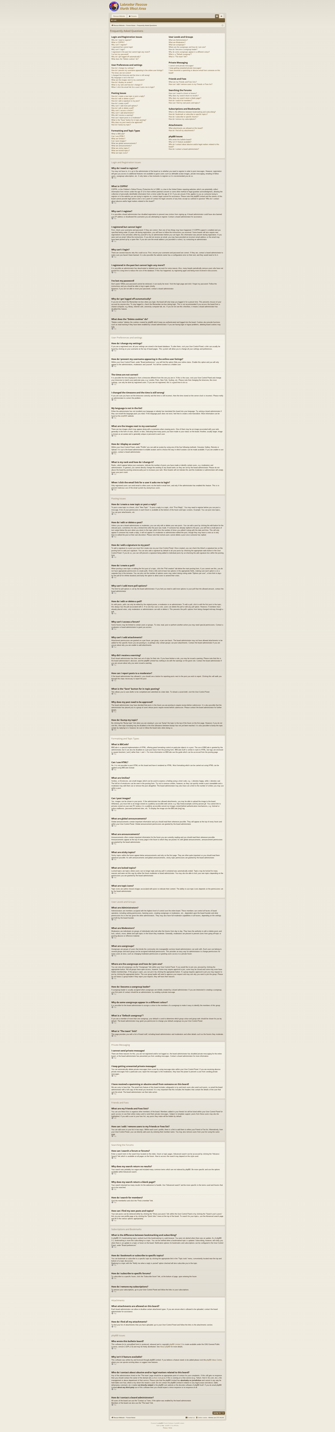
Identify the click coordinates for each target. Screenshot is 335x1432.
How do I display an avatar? (121, 82)
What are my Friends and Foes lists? (183, 82)
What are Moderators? (177, 42)
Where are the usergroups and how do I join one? (187, 47)
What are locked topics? (120, 151)
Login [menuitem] (221, 16)
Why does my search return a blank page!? (185, 98)
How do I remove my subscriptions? (182, 119)
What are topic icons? (119, 153)
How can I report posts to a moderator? (126, 118)
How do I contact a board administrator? (184, 149)
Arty (163, 1425)
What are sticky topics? (120, 148)
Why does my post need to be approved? (127, 122)
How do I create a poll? (120, 103)
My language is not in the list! (122, 78)
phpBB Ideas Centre (214, 1360)
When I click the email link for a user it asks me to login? (133, 87)
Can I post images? (118, 141)
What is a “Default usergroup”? (180, 54)
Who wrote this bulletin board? (180, 140)
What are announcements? (121, 146)
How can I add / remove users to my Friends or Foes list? (190, 84)
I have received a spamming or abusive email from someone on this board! (194, 71)
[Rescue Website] (128, 6)
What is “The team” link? (178, 57)
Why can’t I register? (119, 45)
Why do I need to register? (121, 40)
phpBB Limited (174, 1344)
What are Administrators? (178, 40)
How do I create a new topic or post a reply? (128, 96)
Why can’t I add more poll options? (124, 106)
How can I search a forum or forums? (183, 93)
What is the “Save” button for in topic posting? (128, 120)
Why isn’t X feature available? (180, 142)
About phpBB (165, 1347)
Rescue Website (119, 16)
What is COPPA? (117, 42)
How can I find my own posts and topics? (184, 103)
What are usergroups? (177, 45)
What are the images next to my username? (128, 80)
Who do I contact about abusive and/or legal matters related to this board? (194, 145)
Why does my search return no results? (184, 96)
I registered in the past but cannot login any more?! (130, 52)
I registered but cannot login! (122, 47)
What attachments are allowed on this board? (186, 128)
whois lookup (158, 1378)
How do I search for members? (180, 100)
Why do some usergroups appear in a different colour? (189, 52)
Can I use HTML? (118, 136)
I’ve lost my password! (120, 54)
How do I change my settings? (122, 68)
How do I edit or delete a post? (123, 99)
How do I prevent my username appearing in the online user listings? (137, 70)
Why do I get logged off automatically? (126, 57)
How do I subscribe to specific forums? (183, 117)
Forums (134, 16)
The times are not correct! (121, 73)
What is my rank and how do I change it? (126, 85)
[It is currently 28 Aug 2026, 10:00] (222, 25)
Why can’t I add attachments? (122, 113)
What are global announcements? (124, 143)
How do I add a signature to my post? (125, 101)
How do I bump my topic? (121, 125)
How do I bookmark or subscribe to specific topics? (188, 114)
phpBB (123, 416)
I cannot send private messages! (181, 66)
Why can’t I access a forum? (122, 110)
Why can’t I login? (118, 49)
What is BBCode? (118, 134)
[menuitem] (217, 16)
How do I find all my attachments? (182, 130)
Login (114, 20)
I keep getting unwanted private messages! (185, 68)
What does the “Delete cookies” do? (124, 59)
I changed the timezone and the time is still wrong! (130, 75)
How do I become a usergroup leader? (183, 49)
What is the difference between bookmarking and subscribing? (192, 112)
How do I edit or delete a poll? (122, 108)
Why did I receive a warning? (122, 115)
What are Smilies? (118, 139)
